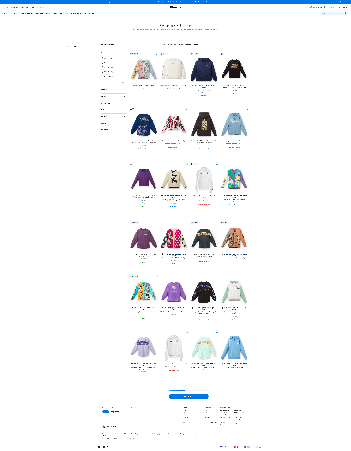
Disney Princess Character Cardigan (143, 85)
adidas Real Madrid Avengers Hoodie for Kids (174, 364)
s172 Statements (106, 436)
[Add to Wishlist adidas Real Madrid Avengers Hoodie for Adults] (217, 164)
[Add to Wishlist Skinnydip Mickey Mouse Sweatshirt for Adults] (187, 54)
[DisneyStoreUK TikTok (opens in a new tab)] (108, 447)
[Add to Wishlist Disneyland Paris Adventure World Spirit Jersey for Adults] (217, 276)
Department (105, 96)
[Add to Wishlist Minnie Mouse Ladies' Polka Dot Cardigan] (187, 222)
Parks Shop (208, 417)
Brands (103, 123)
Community (237, 415)
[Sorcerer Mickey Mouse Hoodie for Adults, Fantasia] (204, 70)
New (206, 410)
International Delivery (225, 417)
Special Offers (208, 412)
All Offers (340, 1)
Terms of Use (110, 434)
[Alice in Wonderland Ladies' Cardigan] (234, 180)
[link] (204, 93)
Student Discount (224, 410)
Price (102, 53)
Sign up (106, 411)
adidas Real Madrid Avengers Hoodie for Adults (204, 196)
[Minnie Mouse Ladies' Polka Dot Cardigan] (174, 238)
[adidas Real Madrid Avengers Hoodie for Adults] (204, 180)
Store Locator (237, 410)
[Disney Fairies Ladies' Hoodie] (234, 348)
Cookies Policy (143, 434)
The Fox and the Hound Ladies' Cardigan (234, 258)
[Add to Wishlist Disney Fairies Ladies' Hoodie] (247, 332)
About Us (236, 407)
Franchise (104, 90)
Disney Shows (208, 420)
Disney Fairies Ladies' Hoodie (234, 367)
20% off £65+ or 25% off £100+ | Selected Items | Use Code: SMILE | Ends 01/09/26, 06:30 (175, 2)
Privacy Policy (134, 434)
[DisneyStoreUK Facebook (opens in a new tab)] (99, 447)
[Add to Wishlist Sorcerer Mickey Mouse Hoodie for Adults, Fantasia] (217, 54)
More (221, 425)
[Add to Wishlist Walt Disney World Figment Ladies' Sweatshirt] (187, 276)
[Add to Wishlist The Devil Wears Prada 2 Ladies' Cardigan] (187, 109)
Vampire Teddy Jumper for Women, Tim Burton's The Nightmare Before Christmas (174, 200)
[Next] (242, 2)
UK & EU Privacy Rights (155, 434)
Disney (184, 410)
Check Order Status (42, 7)
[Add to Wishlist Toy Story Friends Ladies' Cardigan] (157, 276)
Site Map (126, 434)
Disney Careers (238, 417)
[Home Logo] (175, 7)
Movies (184, 420)
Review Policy (237, 420)
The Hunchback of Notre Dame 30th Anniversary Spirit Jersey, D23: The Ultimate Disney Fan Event (144, 142)
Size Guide (222, 422)
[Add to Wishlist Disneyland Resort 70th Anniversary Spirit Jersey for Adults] (157, 332)
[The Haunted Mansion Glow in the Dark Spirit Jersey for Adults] (144, 238)
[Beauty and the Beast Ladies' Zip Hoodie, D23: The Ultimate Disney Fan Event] (144, 180)
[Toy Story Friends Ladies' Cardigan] (144, 292)
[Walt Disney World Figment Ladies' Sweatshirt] (174, 292)
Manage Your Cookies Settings (188, 434)
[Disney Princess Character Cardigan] (144, 70)
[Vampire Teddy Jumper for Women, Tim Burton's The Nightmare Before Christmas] (174, 180)
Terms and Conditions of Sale (170, 434)
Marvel (184, 415)
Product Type (105, 103)
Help (103, 434)
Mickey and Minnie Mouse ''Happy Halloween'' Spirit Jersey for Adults (204, 255)
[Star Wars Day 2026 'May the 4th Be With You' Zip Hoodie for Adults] (204, 125)
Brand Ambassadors (225, 407)
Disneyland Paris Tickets (211, 422)
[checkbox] (107, 58)
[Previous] (109, 2)
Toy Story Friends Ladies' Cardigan (144, 312)
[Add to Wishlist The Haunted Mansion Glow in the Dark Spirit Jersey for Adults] (157, 222)
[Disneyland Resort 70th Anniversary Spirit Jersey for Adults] (144, 348)
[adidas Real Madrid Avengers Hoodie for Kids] (174, 348)
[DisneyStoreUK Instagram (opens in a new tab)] (103, 447)
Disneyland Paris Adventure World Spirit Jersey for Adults (204, 312)
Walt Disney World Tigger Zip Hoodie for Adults (234, 312)
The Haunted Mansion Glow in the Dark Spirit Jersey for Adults (143, 255)
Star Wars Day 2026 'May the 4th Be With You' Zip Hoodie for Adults (204, 141)
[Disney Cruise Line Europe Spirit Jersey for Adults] (204, 348)
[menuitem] (5, 13)
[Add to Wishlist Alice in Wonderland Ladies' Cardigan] (247, 164)
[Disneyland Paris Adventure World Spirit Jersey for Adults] (204, 292)
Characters (185, 407)
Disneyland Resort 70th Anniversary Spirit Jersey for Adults (143, 368)
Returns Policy (223, 420)
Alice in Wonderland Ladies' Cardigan (234, 199)
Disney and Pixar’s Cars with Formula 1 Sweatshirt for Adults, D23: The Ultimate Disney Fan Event (234, 86)
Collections (105, 130)
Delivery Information (225, 415)
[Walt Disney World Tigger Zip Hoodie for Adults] (234, 292)
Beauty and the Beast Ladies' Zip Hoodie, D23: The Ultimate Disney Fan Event (143, 196)
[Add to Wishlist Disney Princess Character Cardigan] (157, 54)
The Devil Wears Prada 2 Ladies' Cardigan (174, 141)
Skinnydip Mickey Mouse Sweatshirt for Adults (173, 85)
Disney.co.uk (237, 423)
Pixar (184, 412)
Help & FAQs (223, 412)
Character (104, 116)
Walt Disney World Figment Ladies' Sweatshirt (173, 312)
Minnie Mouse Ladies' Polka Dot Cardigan (174, 258)
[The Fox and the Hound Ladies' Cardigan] (234, 238)
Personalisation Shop (210, 415)
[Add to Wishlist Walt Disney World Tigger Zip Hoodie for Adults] (247, 276)
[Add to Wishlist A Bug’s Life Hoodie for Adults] (247, 109)
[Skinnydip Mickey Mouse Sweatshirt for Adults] (174, 70)
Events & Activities (239, 412)
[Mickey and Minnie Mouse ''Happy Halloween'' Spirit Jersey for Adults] (204, 238)
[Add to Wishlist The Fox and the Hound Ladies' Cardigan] (247, 222)
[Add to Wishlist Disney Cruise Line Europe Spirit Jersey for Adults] (217, 332)
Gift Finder (208, 407)
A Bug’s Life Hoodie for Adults (234, 141)
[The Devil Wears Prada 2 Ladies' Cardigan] (174, 125)
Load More (190, 396)
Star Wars (185, 417)
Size (102, 110)
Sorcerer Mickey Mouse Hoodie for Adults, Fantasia (203, 86)
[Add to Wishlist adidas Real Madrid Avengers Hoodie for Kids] (187, 332)
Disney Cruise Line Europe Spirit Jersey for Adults (203, 368)
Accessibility (116, 436)
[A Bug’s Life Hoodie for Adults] (234, 125)
